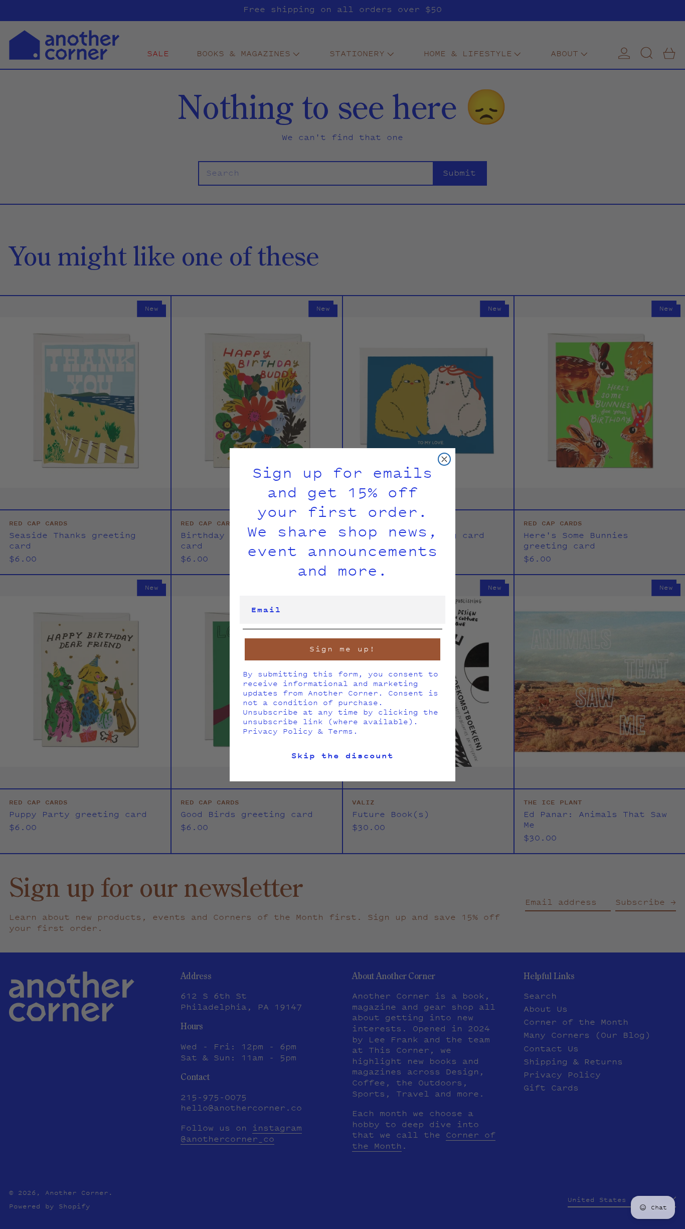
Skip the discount (342, 756)
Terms (340, 731)
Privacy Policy (278, 731)
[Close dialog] (444, 459)
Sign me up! (342, 648)
